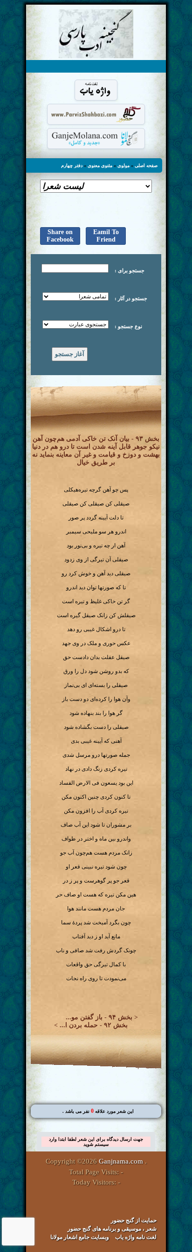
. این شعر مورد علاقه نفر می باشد (98, 1111)
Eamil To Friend (106, 236)
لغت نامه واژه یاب (136, 1237)
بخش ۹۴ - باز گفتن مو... (99, 1017)
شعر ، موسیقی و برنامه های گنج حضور (112, 1228)
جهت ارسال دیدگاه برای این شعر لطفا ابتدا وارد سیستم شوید (96, 1142)
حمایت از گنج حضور (134, 1220)
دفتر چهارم (71, 165)
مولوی (123, 165)
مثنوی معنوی (100, 165)
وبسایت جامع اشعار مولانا (79, 1237)
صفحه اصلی (146, 165)
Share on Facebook (60, 236)
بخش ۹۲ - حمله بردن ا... (94, 1025)
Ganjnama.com (121, 1161)
